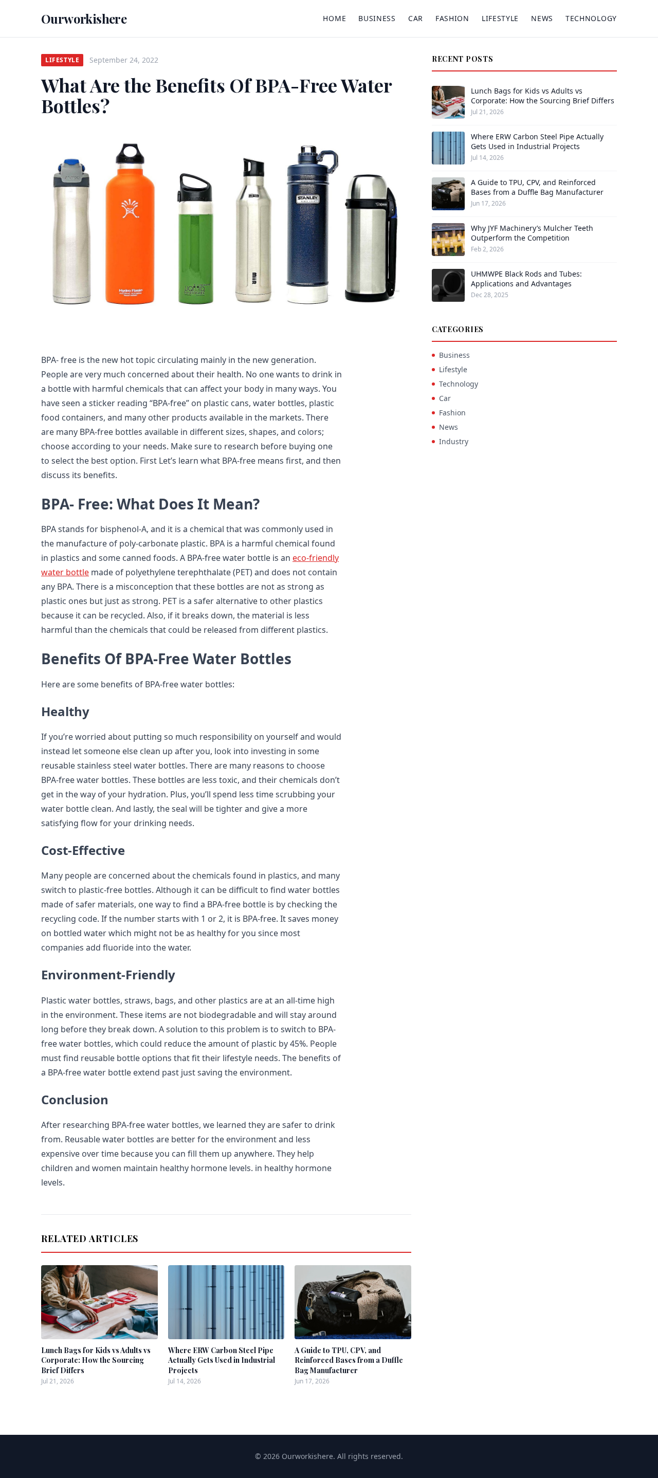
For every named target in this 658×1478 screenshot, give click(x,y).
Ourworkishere (83, 18)
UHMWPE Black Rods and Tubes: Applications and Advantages (526, 278)
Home (334, 18)
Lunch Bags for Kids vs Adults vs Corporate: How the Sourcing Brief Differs (96, 1360)
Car (415, 18)
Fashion (452, 18)
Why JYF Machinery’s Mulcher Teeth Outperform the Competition (532, 233)
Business (377, 18)
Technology (591, 18)
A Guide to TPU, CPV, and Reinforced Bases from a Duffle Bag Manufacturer (349, 1360)
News (542, 18)
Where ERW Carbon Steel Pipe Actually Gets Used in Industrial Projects (221, 1360)
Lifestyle (500, 18)
